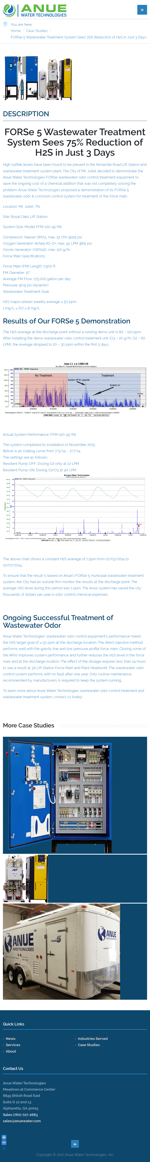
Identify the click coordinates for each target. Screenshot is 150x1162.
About (11, 1051)
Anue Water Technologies (39, 190)
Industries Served (93, 1039)
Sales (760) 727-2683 (20, 1115)
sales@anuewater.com (22, 1121)
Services (13, 1045)
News (10, 1039)
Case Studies (89, 1045)
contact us (62, 697)
